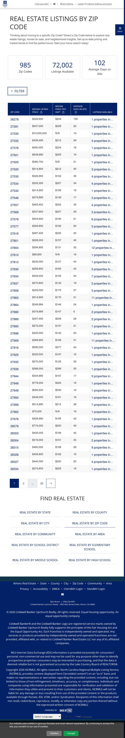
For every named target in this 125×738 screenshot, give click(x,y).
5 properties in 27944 (100, 376)
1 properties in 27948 (100, 383)
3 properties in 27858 (100, 290)
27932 (14, 362)
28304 (14, 440)
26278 (14, 119)
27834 (14, 276)
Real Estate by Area (90, 534)
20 (41, 483)
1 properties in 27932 (100, 362)
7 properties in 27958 (100, 404)
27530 (14, 176)
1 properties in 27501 (100, 155)
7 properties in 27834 (100, 276)
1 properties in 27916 (100, 347)
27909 (14, 340)
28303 (14, 433)
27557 (14, 205)
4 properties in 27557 (100, 205)
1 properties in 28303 (100, 433)
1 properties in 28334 (100, 469)
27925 (14, 354)
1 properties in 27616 (100, 233)
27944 (14, 376)
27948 (14, 383)
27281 (14, 126)
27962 (14, 412)
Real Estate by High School (90, 560)
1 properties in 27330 (100, 133)
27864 (14, 305)
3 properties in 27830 (100, 269)
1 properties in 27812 (100, 262)
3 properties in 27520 (100, 169)
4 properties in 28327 (100, 461)
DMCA (56, 589)
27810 (14, 255)
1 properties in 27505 (100, 162)
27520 (14, 169)
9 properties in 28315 (100, 447)
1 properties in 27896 (100, 333)
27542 (14, 190)
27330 (14, 133)
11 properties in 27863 (101, 297)
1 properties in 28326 (100, 454)
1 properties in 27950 (100, 397)
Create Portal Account (99, 4)
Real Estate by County (90, 512)
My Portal (67, 4)
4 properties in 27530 (100, 176)
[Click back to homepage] (4, 3)
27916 (14, 347)
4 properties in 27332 (100, 140)
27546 (14, 198)
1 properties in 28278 (100, 426)
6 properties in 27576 (100, 219)
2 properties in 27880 (100, 312)
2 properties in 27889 (100, 319)
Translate (87, 716)
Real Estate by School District (35, 545)
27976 (14, 419)
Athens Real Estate (24, 583)
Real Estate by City (35, 523)
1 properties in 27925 (100, 354)
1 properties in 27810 (100, 255)
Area (109, 583)
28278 (14, 426)
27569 (14, 212)
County (55, 583)
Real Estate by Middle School (35, 560)
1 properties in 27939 (100, 369)
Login (81, 4)
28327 (14, 461)
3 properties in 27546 (100, 198)
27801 (14, 240)
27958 (14, 404)
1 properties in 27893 (100, 326)
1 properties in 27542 (100, 190)
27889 (14, 319)
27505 (14, 162)
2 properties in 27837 (100, 283)
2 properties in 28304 (100, 440)
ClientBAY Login (73, 589)
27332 (14, 140)
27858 (14, 290)
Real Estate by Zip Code (90, 523)
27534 (14, 183)
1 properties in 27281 (100, 126)
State (43, 583)
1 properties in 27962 (100, 412)
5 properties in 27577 (100, 226)
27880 (14, 312)
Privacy (24, 589)
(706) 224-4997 (42, 4)
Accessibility (40, 589)
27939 (14, 369)
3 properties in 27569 (100, 212)
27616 (14, 233)
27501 (14, 155)
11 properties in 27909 (101, 340)
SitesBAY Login (96, 589)
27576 (14, 219)
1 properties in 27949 (100, 390)
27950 (14, 397)
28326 (14, 454)
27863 (14, 297)
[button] (120, 29)
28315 (14, 447)
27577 (14, 226)
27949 (14, 390)
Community (95, 583)
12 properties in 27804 (101, 247)
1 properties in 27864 (100, 305)
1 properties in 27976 (100, 419)
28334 (14, 469)
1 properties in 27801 (100, 240)
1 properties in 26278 (100, 119)
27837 (14, 283)
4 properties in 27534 (100, 183)
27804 (14, 247)
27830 (14, 269)
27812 (14, 262)
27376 (14, 148)
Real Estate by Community (35, 534)
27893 (14, 326)
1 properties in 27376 (100, 148)
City (66, 583)
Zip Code (78, 583)
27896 (14, 333)
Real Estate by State (35, 512)
